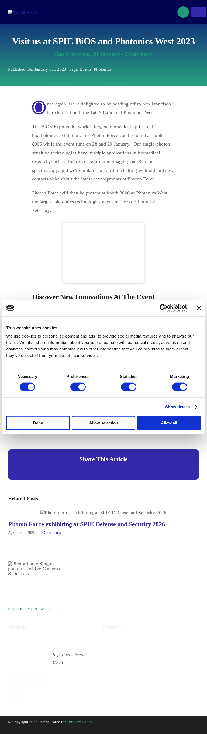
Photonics (102, 69)
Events (86, 69)
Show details (177, 406)
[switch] (78, 386)
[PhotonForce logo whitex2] (22, 12)
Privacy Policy (80, 722)
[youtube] (26, 680)
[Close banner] (199, 308)
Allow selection (103, 423)
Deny (38, 423)
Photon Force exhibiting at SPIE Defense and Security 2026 (103, 512)
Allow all (169, 423)
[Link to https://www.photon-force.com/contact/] (183, 12)
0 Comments (51, 533)
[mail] (13, 692)
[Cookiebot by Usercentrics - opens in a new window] (163, 308)
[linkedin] (39, 680)
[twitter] (13, 680)
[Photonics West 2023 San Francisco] (103, 225)
